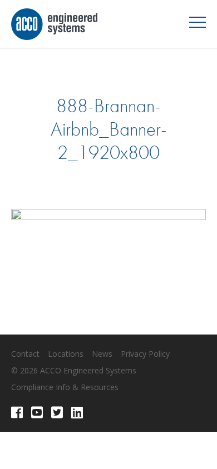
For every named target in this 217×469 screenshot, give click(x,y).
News (102, 353)
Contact (25, 353)
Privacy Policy (145, 353)
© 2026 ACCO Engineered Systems (73, 370)
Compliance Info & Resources (65, 387)
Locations (65, 353)
